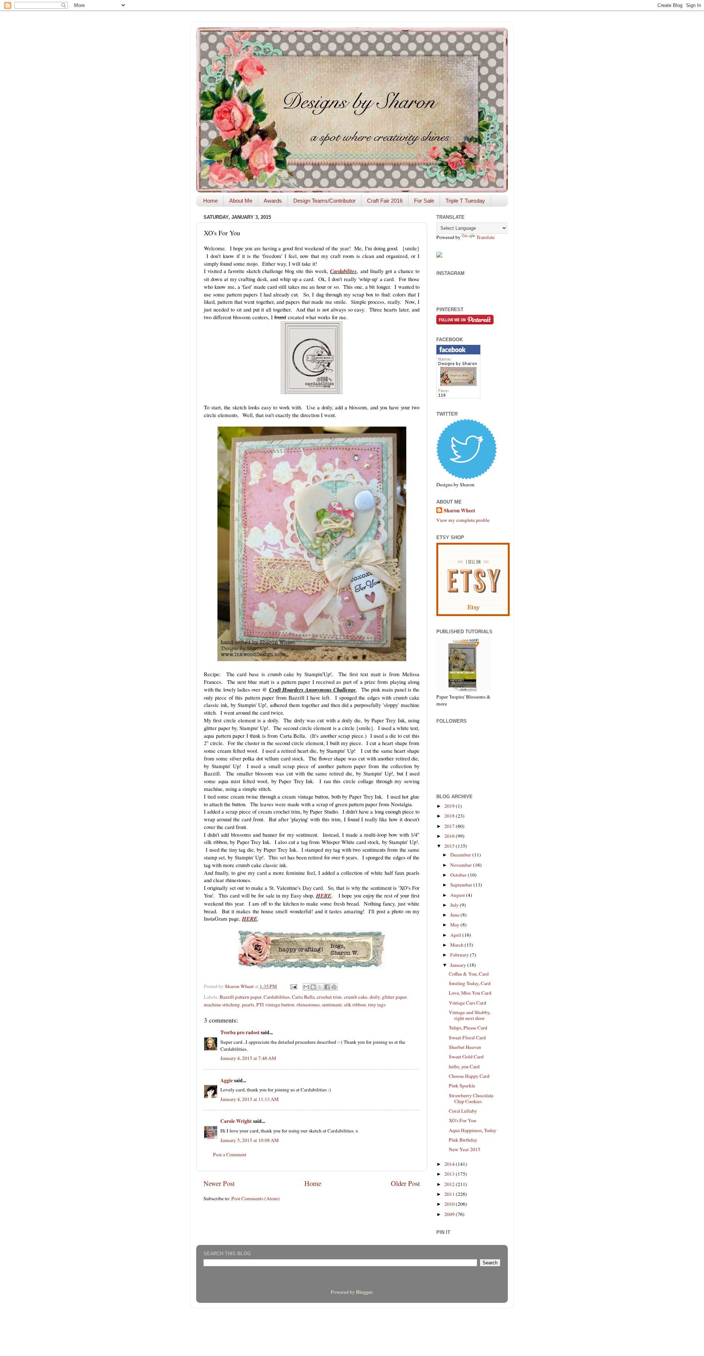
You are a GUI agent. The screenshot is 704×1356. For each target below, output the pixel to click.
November (461, 865)
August (458, 895)
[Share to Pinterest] (334, 987)
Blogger (364, 1292)
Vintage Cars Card (467, 1002)
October (459, 875)
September (461, 884)
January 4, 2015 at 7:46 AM (248, 1058)
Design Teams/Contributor (324, 201)
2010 (450, 1204)
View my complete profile (462, 520)
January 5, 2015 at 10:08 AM (249, 1140)
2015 (450, 846)
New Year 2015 (464, 1149)
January (458, 965)
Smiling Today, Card (470, 983)
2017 (450, 826)
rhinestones (308, 1004)
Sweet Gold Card (466, 1056)
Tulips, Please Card (468, 1027)
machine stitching (222, 1004)
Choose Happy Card (469, 1076)
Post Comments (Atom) (255, 1198)
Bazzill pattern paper (240, 997)
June (455, 914)
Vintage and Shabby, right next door (470, 1015)
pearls (248, 1004)
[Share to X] (320, 987)
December (461, 854)
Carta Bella (303, 997)
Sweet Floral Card (467, 1037)
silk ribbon (355, 1004)
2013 (450, 1174)
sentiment (332, 1004)
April (456, 935)
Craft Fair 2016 (385, 201)
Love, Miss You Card (470, 993)
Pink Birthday (463, 1139)
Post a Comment (229, 1154)
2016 (450, 836)
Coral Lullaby (463, 1111)
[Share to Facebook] (327, 987)
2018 (450, 816)
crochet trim (329, 997)
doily (375, 997)
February (460, 954)
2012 (450, 1184)
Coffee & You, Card (469, 973)
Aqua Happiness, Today (472, 1130)
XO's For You (462, 1120)
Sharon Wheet (459, 510)
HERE (323, 895)
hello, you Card (464, 1066)
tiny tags (376, 1004)
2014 (450, 1164)
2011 (450, 1194)
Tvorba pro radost (240, 1032)
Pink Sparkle (462, 1085)
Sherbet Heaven (465, 1047)
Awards (273, 201)
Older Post (405, 1183)
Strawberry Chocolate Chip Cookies (471, 1098)
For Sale (424, 201)
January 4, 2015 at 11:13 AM (249, 1099)
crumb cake (355, 997)
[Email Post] (293, 986)
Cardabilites (343, 271)
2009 (450, 1214)
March (457, 945)
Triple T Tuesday (465, 201)
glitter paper (394, 997)
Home (210, 201)
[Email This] (306, 987)
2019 (450, 806)
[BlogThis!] (313, 987)
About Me (240, 201)
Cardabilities (277, 997)
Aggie (226, 1080)
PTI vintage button (275, 1004)
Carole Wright (236, 1121)
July (455, 905)
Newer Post (219, 1183)
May (455, 924)
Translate (485, 237)
